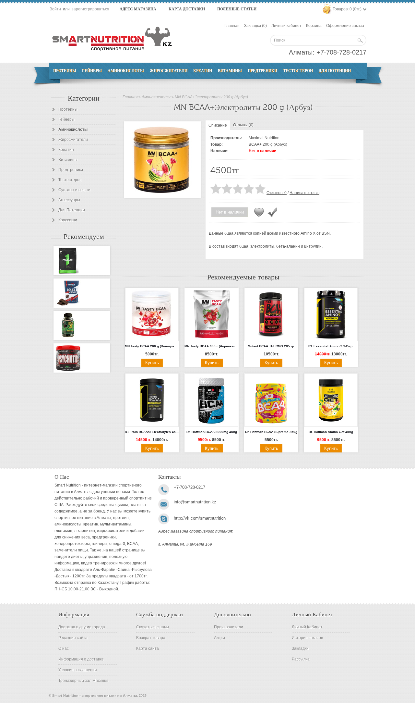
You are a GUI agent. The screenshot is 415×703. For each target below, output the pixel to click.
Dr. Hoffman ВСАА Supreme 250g (271, 432)
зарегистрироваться (90, 9)
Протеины (64, 70)
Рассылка (301, 659)
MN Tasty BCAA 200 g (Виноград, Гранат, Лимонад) (152, 346)
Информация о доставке (81, 659)
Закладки (300, 648)
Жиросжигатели (168, 70)
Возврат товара (150, 637)
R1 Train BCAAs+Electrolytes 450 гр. (152, 432)
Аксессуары (69, 200)
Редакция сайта (73, 637)
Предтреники (262, 70)
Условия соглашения (77, 670)
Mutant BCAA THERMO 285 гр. (271, 346)
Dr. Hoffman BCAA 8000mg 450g (211, 432)
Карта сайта (147, 648)
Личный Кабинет (307, 627)
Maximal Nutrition (264, 138)
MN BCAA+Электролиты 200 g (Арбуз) (211, 97)
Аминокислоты (126, 70)
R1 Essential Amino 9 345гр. (330, 346)
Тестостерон (298, 70)
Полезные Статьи (236, 9)
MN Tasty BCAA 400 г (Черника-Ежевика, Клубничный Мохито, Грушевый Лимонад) (211, 346)
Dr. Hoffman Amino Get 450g (331, 432)
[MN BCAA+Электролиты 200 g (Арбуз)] (162, 159)
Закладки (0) (255, 25)
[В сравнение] (272, 212)
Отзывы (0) (243, 125)
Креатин (202, 70)
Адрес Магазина (138, 9)
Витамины (230, 70)
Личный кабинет (286, 25)
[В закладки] (259, 212)
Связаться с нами (152, 627)
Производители (228, 627)
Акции (219, 637)
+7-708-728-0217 (341, 52)
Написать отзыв (304, 193)
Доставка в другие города (81, 627)
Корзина (314, 25)
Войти (55, 9)
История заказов (307, 637)
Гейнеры (92, 70)
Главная (232, 25)
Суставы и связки (74, 190)
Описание (217, 125)
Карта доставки (187, 9)
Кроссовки (67, 220)
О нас (63, 648)
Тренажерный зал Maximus (83, 680)
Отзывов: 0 (277, 193)
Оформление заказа (345, 25)
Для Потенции (335, 70)
